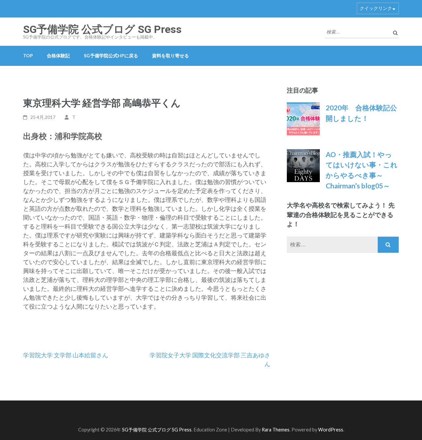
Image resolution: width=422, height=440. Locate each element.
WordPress (330, 429)
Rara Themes (275, 429)
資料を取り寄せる (170, 55)
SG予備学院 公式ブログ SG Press (102, 29)
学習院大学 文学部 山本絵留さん (65, 355)
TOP (28, 55)
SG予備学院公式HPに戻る (111, 55)
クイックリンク (376, 8)
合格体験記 (58, 55)
